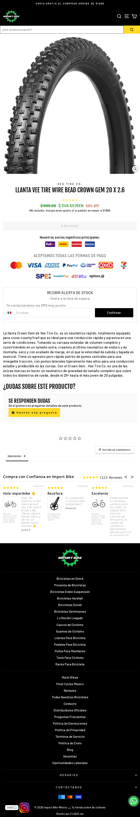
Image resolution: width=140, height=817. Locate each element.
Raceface (55, 493)
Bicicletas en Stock (70, 578)
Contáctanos (69, 787)
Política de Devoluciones (70, 723)
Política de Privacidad (70, 730)
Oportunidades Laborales (70, 763)
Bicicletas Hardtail (70, 598)
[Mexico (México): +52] (10, 312)
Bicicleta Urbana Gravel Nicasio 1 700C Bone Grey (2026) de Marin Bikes (98, 519)
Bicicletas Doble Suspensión (70, 591)
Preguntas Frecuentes (69, 717)
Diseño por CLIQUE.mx (69, 813)
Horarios (69, 775)
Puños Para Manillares (70, 651)
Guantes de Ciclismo (70, 631)
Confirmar (114, 312)
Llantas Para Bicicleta (70, 638)
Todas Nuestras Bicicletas (70, 697)
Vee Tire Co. (70, 184)
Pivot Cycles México (70, 684)
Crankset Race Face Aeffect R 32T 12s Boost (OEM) (54, 517)
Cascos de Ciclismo (70, 624)
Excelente (100, 493)
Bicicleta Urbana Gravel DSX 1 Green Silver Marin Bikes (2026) (10, 518)
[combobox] (62, 30)
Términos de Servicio (70, 736)
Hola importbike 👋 (19, 493)
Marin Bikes (70, 677)
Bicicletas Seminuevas (70, 611)
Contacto (70, 703)
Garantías (70, 756)
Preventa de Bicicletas (70, 585)
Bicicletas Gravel (70, 605)
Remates (70, 690)
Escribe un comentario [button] (116, 449)
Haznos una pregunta (36, 412)
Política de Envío (70, 743)
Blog (70, 749)
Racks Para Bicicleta (69, 664)
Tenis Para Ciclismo (70, 657)
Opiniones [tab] (14, 456)
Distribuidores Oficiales (70, 710)
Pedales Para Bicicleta (70, 644)
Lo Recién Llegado (70, 618)
